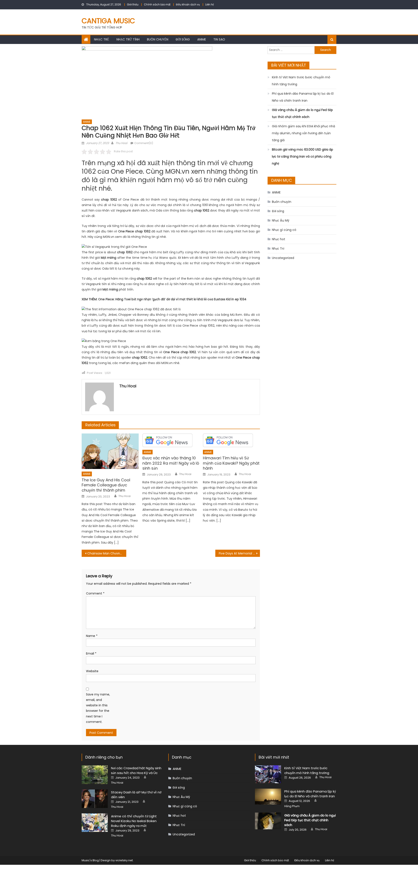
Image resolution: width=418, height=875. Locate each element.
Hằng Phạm (292, 806)
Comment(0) (143, 143)
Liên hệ (209, 4)
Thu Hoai (121, 143)
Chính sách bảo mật (157, 4)
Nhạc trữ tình (128, 39)
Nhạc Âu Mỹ (280, 220)
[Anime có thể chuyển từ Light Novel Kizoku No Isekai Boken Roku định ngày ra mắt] (95, 822)
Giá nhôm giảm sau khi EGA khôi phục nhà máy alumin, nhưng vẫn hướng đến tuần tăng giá (303, 133)
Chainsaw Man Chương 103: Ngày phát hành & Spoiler (106, 553)
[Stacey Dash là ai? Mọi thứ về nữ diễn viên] (95, 798)
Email (91, 653)
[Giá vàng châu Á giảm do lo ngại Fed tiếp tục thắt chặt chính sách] (268, 821)
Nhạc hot (278, 239)
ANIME (201, 39)
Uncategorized (283, 258)
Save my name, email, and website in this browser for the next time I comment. (98, 708)
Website (92, 671)
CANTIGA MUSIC (108, 21)
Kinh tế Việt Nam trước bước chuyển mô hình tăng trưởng (301, 80)
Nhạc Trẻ (101, 39)
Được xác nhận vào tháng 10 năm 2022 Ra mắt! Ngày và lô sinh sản (170, 463)
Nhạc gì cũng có (284, 230)
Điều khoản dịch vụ (188, 4)
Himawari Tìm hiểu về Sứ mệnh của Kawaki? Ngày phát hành (231, 463)
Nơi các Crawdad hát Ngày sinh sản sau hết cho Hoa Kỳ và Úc (136, 770)
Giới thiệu (132, 4)
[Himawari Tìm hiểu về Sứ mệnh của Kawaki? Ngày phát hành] (231, 440)
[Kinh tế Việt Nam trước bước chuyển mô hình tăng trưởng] (268, 774)
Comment (95, 593)
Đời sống (183, 39)
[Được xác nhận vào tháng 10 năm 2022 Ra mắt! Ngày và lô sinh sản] (170, 440)
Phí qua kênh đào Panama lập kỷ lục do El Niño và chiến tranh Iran (303, 97)
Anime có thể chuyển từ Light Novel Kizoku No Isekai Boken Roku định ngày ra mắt (134, 821)
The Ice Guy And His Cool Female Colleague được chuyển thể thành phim (106, 485)
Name (92, 636)
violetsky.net (124, 860)
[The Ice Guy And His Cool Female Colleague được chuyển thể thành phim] (110, 451)
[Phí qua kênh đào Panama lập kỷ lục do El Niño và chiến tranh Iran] (268, 796)
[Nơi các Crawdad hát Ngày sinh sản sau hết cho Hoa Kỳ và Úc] (95, 774)
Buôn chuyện (157, 39)
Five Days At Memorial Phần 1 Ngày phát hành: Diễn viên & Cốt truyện (239, 553)
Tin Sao (219, 39)
